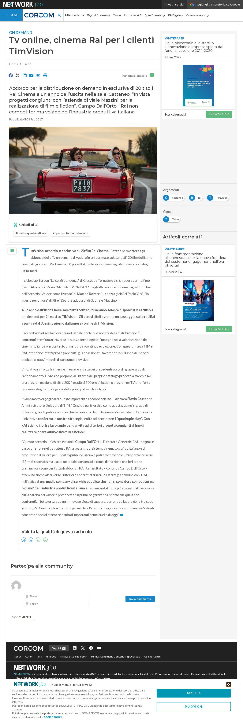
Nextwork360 (23, 674)
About (17, 656)
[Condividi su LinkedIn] (24, 75)
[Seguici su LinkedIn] (75, 648)
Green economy (197, 15)
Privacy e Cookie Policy (73, 656)
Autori (28, 656)
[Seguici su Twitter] (83, 648)
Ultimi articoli (74, 15)
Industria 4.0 (133, 15)
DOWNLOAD (219, 114)
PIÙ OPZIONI (194, 706)
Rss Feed (50, 656)
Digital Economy (98, 15)
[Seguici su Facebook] (91, 648)
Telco (117, 15)
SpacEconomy (155, 15)
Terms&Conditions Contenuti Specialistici (115, 656)
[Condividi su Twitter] (17, 75)
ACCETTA (194, 693)
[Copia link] (38, 75)
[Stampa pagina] (45, 75)
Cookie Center (153, 656)
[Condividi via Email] (31, 75)
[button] (11, 15)
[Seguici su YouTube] (99, 648)
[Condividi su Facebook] (11, 75)
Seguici (56, 648)
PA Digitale (175, 15)
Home (13, 64)
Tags (39, 656)
